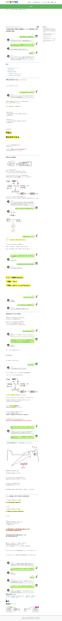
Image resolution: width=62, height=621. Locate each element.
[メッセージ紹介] (35, 608)
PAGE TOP (59, 601)
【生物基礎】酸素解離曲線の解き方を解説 (28, 597)
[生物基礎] (9, 608)
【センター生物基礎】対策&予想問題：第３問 (18, 597)
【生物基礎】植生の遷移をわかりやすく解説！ (49, 41)
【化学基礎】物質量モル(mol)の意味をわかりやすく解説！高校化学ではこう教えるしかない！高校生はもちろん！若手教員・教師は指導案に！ (49, 30)
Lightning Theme (31, 618)
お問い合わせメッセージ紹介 (23, 596)
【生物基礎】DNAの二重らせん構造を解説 (33, 597)
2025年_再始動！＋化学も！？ (47, 36)
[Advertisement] (31, 17)
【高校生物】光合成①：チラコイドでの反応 (49, 38)
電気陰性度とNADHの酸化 (12, 71)
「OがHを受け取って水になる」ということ (15, 73)
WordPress (26, 618)
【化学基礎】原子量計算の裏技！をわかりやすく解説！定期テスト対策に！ (49, 34)
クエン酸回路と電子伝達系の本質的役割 (14, 75)
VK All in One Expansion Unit (37, 618)
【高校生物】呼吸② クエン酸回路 (8, 596)
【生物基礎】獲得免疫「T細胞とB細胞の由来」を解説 (13, 597)
